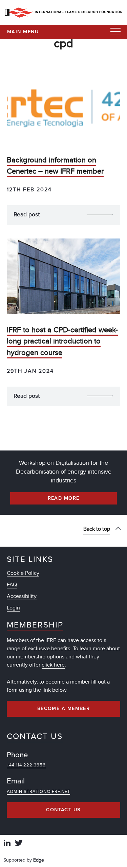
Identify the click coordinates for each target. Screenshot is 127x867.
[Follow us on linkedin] (7, 843)
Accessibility (22, 596)
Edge (38, 860)
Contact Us (63, 810)
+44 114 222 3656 (26, 765)
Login (13, 607)
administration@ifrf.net (38, 791)
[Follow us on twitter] (18, 843)
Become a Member (63, 708)
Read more (64, 498)
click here (53, 664)
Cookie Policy (23, 573)
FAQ (12, 584)
